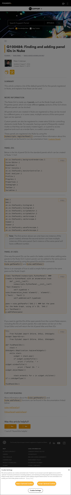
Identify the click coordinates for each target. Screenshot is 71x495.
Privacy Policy (29, 478)
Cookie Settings (35, 490)
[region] (35, 481)
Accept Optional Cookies (46, 483)
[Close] (69, 470)
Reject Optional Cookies (24, 483)
